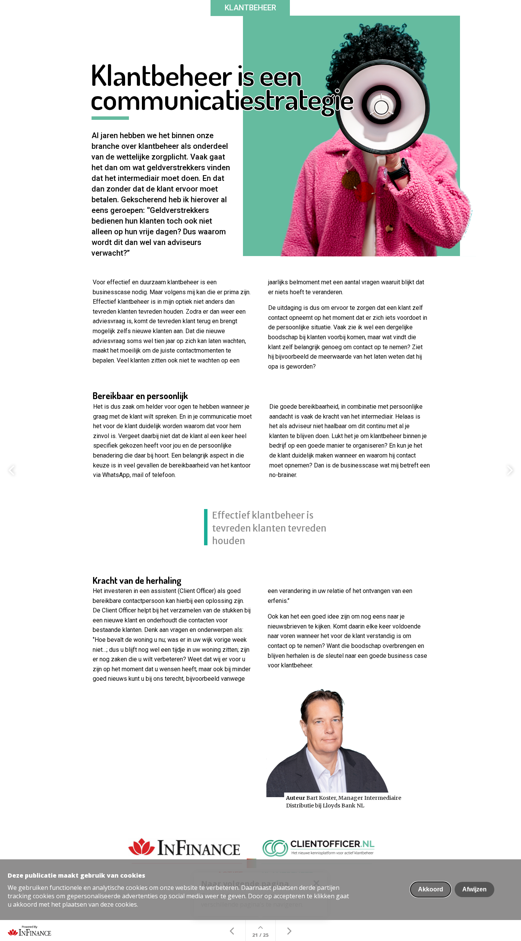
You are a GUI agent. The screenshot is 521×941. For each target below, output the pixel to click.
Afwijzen (474, 889)
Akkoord (430, 889)
